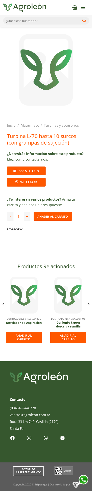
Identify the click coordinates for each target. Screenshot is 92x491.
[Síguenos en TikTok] (45, 438)
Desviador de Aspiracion (24, 323)
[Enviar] (84, 21)
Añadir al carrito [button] (24, 337)
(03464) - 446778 (23, 408)
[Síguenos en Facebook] (12, 438)
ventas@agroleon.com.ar (30, 415)
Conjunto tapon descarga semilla (68, 324)
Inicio (11, 125)
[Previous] (3, 313)
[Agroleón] (24, 7)
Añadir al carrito (52, 216)
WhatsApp (28, 182)
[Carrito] (74, 7)
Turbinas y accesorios (61, 125)
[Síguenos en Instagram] (29, 438)
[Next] (88, 313)
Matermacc (30, 125)
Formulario (29, 171)
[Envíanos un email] (62, 438)
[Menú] (82, 7)
